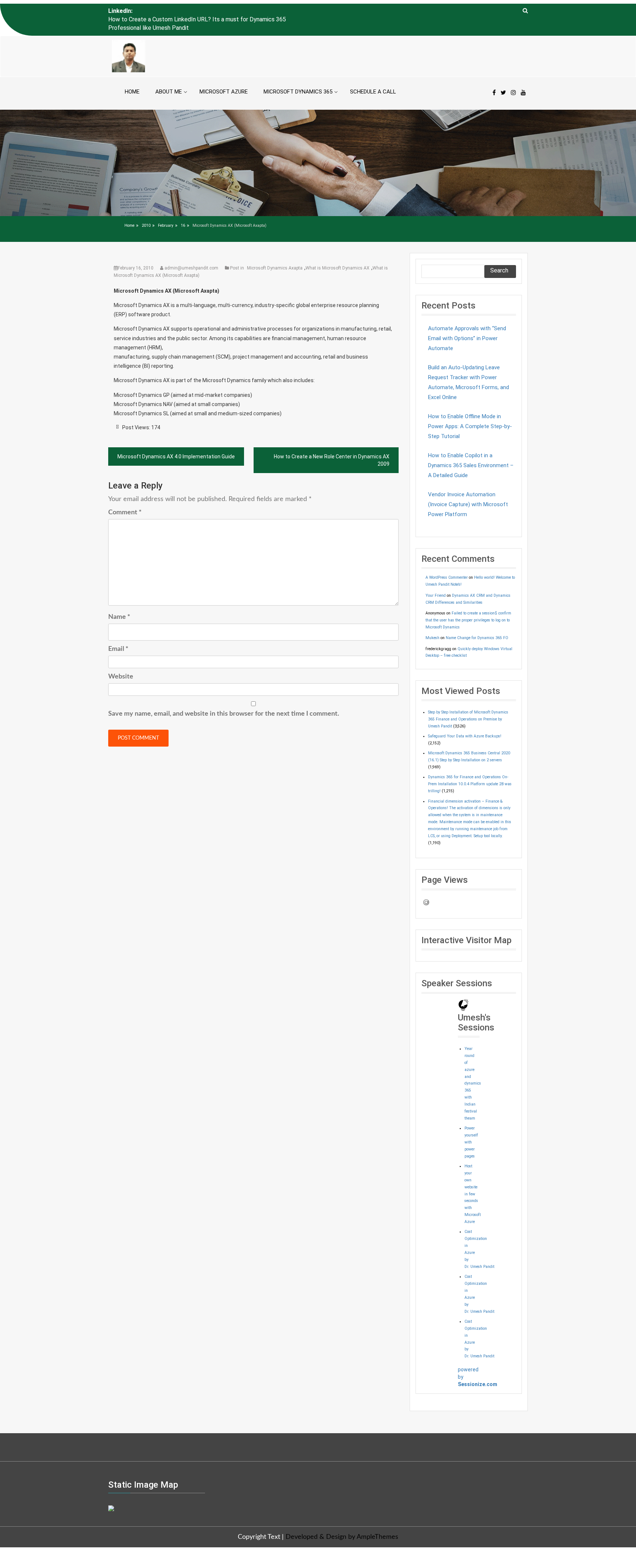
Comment (125, 495)
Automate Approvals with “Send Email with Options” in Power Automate (467, 321)
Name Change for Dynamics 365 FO (477, 620)
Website (120, 659)
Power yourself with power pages (471, 1125)
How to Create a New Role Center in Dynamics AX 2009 (331, 443)
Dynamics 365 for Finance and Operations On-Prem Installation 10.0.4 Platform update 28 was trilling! (470, 767)
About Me (168, 74)
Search (499, 253)
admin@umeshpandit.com (191, 251)
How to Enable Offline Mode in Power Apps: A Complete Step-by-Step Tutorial (470, 409)
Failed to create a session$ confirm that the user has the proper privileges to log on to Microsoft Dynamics (468, 603)
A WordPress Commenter (446, 560)
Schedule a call (373, 74)
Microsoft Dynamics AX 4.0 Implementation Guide (176, 440)
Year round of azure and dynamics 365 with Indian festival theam (472, 1066)
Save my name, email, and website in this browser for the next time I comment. (223, 697)
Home (132, 74)
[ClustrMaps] (111, 1491)
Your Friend (435, 578)
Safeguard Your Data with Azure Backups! (464, 719)
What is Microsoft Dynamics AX (337, 251)
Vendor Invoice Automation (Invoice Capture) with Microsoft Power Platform (468, 487)
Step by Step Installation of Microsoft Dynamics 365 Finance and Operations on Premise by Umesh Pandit (468, 702)
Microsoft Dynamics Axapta (275, 251)
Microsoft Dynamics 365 (298, 74)
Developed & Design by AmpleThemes (342, 1520)
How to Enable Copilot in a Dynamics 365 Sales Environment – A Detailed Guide (470, 448)
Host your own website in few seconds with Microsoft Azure (472, 1177)
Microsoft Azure (223, 74)
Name (119, 600)
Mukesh (432, 620)
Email (118, 632)
